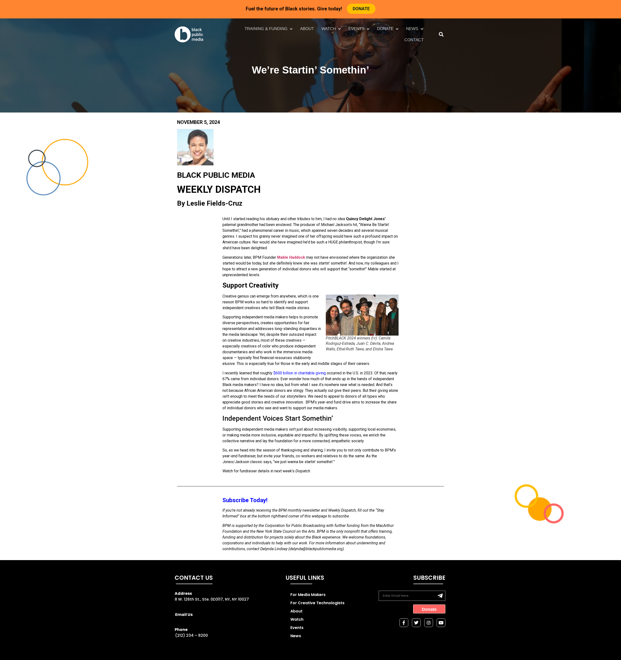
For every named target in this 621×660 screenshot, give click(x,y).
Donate (385, 28)
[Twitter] (416, 622)
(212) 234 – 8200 (191, 635)
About (307, 28)
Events (356, 28)
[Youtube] (441, 622)
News (412, 28)
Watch (328, 28)
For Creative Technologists (317, 603)
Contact (414, 40)
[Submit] (440, 596)
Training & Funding (266, 28)
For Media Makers (308, 594)
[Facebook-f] (404, 622)
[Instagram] (428, 622)
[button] (441, 34)
